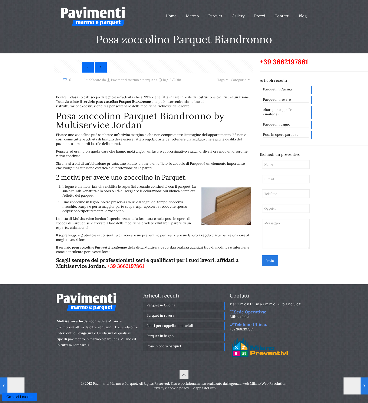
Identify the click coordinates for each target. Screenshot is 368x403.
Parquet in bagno (276, 124)
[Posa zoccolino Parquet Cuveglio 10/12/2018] (12, 385)
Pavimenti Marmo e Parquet (115, 383)
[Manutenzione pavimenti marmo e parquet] (93, 16)
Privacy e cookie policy (170, 388)
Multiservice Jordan (89, 218)
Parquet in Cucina (277, 89)
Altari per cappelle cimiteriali (277, 111)
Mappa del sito (204, 388)
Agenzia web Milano (245, 383)
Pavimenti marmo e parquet (133, 80)
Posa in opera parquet (280, 134)
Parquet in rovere (277, 99)
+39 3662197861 (125, 266)
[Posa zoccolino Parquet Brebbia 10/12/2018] (356, 385)
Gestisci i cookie (19, 396)
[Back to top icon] (184, 374)
